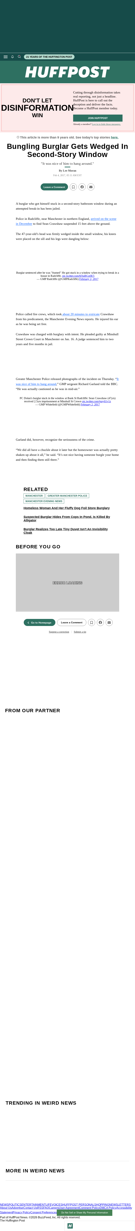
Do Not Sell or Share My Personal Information (84, 1212)
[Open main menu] (6, 57)
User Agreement (69, 1207)
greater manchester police (67, 495)
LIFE (49, 1204)
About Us (6, 1207)
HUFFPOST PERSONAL (78, 1204)
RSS (40, 1207)
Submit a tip (80, 632)
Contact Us (30, 1207)
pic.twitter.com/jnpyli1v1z (96, 401)
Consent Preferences (43, 1212)
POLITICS (15, 1204)
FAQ (46, 1207)
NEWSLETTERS (120, 1204)
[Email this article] (90, 186)
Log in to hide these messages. (106, 124)
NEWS (4, 1204)
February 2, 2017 (88, 279)
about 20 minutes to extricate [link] (81, 314)
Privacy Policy (21, 1212)
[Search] (19, 57)
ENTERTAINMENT (33, 1204)
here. (114, 137)
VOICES (57, 1204)
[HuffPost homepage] (45, 1201)
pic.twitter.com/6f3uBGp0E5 (78, 275)
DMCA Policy (108, 1207)
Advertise (17, 1207)
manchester (34, 495)
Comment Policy (89, 1207)
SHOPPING (101, 1204)
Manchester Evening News (43, 501)
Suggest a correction (59, 632)
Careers (54, 1207)
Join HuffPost (98, 118)
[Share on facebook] (82, 186)
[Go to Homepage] (70, 1226)
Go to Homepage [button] (41, 622)
